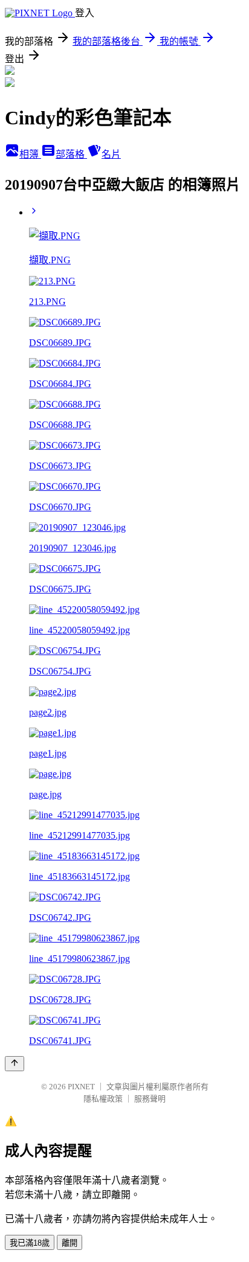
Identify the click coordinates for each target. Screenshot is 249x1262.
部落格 (71, 154)
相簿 (30, 154)
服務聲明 (150, 1098)
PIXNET (81, 1086)
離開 (69, 1243)
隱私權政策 (103, 1098)
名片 (111, 154)
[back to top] (14, 1063)
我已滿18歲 (30, 1243)
